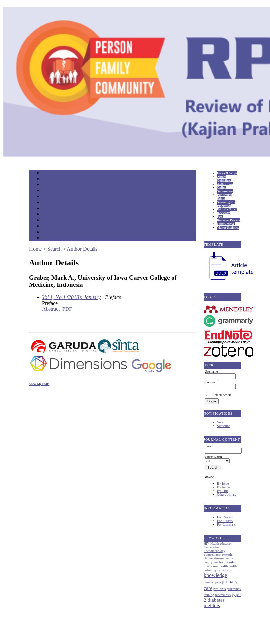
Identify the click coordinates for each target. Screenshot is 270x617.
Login (46, 185)
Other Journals (226, 494)
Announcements (54, 214)
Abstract (51, 309)
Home (46, 173)
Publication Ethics (224, 196)
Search (47, 197)
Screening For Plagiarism (226, 204)
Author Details (82, 249)
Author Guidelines (224, 178)
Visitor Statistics (228, 227)
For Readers (225, 517)
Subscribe (223, 426)
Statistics (49, 220)
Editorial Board (227, 209)
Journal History (53, 232)
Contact (48, 238)
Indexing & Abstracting (59, 226)
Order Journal (226, 224)
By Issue (223, 483)
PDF (67, 309)
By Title (222, 491)
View (220, 422)
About (46, 179)
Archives (48, 208)
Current (47, 203)
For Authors (225, 521)
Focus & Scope (227, 173)
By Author (224, 487)
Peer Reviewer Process (228, 218)
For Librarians (226, 524)
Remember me (221, 395)
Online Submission (225, 189)
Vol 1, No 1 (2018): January (71, 297)
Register (48, 191)
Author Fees (225, 184)
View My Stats (39, 384)
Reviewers (223, 213)
